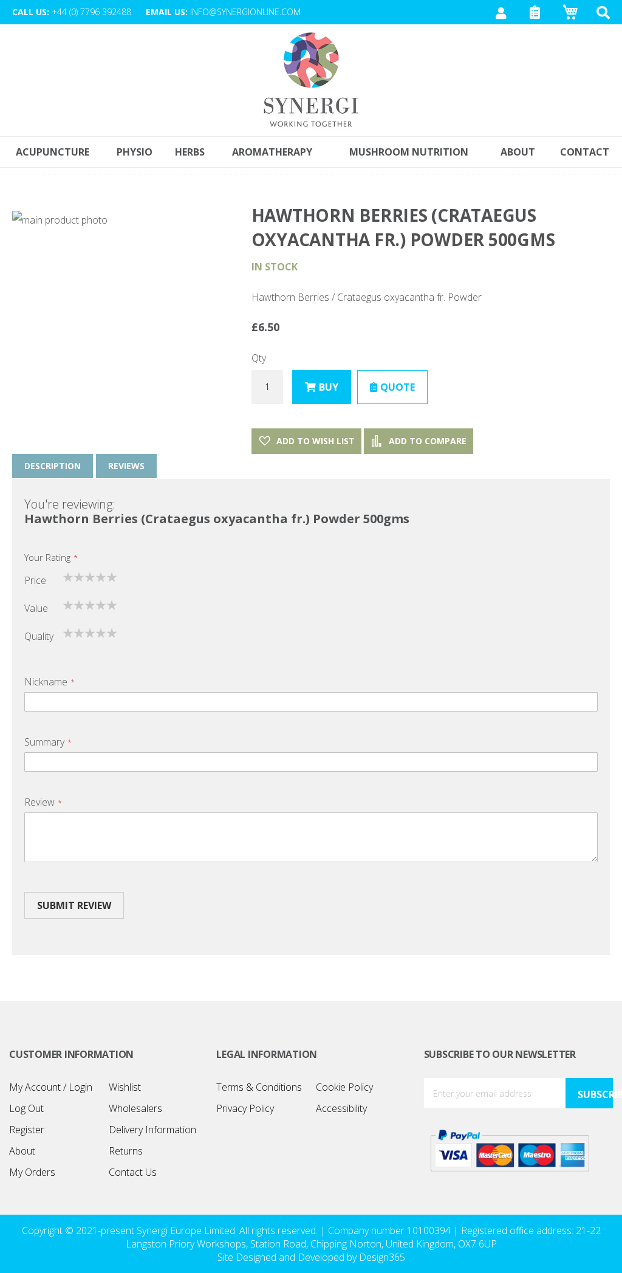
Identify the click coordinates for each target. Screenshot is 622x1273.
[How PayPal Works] (509, 1149)
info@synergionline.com (245, 12)
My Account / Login (50, 1087)
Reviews (126, 466)
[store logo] (311, 80)
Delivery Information (152, 1129)
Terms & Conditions (259, 1087)
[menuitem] (584, 152)
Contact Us (133, 1172)
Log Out (26, 1108)
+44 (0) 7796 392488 (91, 12)
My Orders (32, 1172)
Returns (126, 1151)
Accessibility (341, 1108)
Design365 (382, 1257)
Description (52, 466)
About (22, 1151)
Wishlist (125, 1087)
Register (26, 1129)
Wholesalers (135, 1108)
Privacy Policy (245, 1108)
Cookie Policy (344, 1087)
